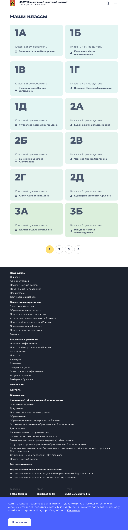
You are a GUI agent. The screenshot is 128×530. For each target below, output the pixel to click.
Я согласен (19, 522)
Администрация (19, 280)
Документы (16, 408)
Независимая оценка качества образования (36, 469)
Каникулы (15, 359)
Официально (17, 395)
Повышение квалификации (26, 326)
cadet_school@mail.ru (77, 494)
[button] (107, 3)
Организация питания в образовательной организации (42, 424)
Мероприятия (18, 351)
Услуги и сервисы (20, 375)
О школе (15, 277)
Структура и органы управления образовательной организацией (48, 444)
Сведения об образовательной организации (36, 400)
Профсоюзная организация (26, 330)
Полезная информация (23, 343)
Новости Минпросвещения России (30, 322)
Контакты (15, 390)
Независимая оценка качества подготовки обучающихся (43, 477)
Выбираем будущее (21, 379)
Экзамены (15, 363)
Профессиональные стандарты (28, 314)
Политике (73, 510)
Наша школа (17, 273)
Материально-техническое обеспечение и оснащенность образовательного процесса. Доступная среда (60, 449)
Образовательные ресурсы (26, 310)
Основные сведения (22, 404)
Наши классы (17, 293)
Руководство (17, 428)
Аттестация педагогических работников (33, 318)
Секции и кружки (20, 367)
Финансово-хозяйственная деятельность (33, 436)
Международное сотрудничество (29, 432)
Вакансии (15, 334)
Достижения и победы (23, 296)
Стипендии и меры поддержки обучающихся (36, 455)
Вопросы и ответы (21, 464)
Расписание (17, 384)
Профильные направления (25, 288)
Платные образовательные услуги (30, 412)
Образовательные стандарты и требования (35, 420)
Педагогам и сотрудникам (25, 302)
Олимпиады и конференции (26, 371)
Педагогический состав (24, 285)
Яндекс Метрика (71, 503)
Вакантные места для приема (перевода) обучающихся (42, 440)
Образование (18, 416)
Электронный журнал (22, 306)
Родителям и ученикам (24, 339)
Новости (15, 355)
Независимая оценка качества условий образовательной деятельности (51, 473)
